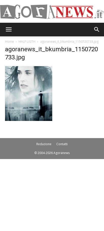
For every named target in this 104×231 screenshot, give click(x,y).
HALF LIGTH (27, 41)
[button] (9, 29)
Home (9, 41)
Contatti (62, 144)
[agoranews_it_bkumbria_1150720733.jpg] (28, 119)
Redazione (43, 144)
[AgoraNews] (52, 12)
